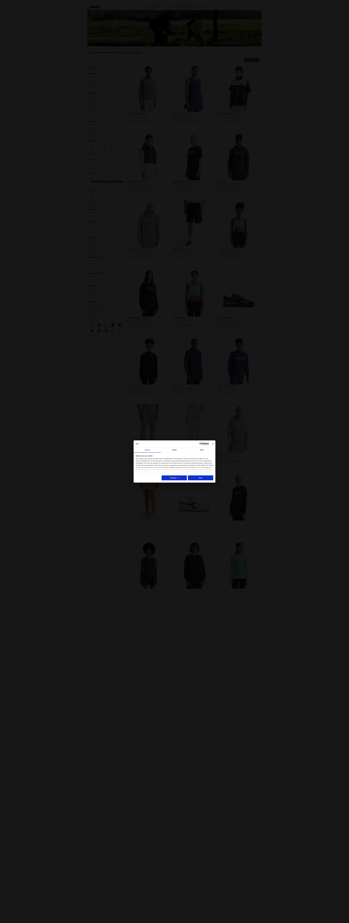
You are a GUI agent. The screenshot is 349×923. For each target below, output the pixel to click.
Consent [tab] (147, 450)
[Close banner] (212, 444)
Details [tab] (174, 450)
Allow (200, 478)
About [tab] (202, 450)
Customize (173, 478)
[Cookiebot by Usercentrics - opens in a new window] (201, 444)
